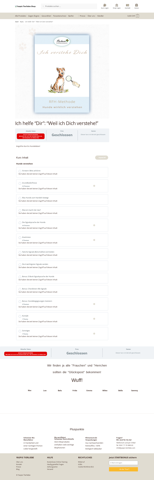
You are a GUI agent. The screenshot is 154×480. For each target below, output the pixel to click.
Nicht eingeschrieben (30, 134)
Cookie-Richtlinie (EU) (86, 467)
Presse (18, 467)
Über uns (19, 462)
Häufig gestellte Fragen (55, 464)
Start (17, 22)
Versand (50, 469)
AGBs (80, 464)
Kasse (137, 8)
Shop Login (117, 8)
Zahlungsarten (52, 467)
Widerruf (81, 462)
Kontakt (127, 8)
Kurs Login (105, 8)
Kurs (21, 22)
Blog (17, 469)
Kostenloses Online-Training (57, 462)
